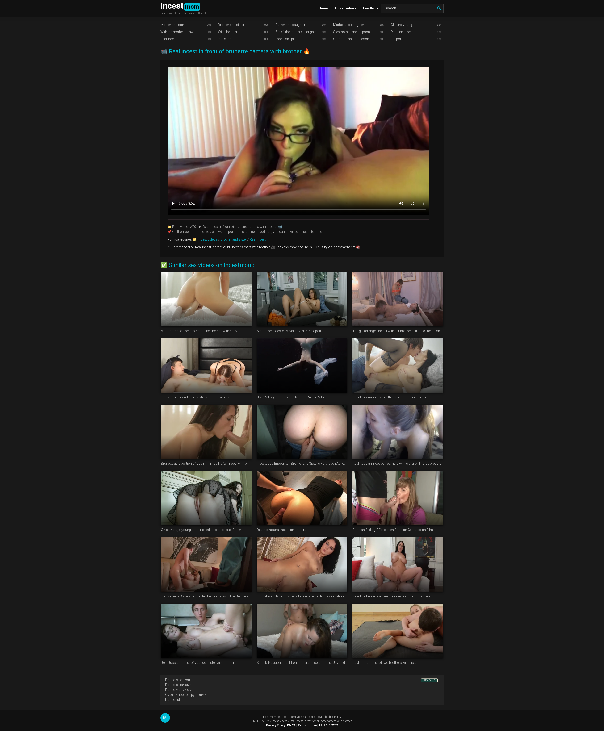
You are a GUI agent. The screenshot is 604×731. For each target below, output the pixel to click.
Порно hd (172, 700)
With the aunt (227, 32)
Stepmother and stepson (351, 32)
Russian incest (402, 32)
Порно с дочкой (177, 680)
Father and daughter (290, 25)
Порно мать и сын (179, 690)
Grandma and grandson (351, 39)
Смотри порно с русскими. (186, 695)
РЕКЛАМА (429, 680)
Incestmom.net (271, 716)
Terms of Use (307, 725)
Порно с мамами (178, 685)
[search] (439, 8)
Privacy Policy (275, 725)
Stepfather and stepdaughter (297, 32)
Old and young (401, 25)
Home (323, 8)
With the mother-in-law (176, 32)
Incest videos (345, 8)
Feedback (370, 8)
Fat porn (397, 39)
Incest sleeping (287, 39)
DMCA (291, 725)
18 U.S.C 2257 (328, 725)
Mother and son (172, 25)
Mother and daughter (348, 25)
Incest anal (226, 39)
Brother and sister (231, 25)
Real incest (168, 39)
